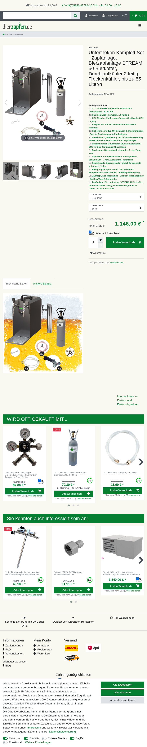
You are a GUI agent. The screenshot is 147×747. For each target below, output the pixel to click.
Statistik (34, 738)
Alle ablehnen (122, 692)
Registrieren (44, 649)
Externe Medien (57, 738)
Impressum (34, 727)
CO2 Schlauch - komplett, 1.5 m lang (110, 115)
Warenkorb (44, 653)
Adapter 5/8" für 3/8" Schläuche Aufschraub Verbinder (68, 573)
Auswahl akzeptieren (122, 700)
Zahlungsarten (14, 645)
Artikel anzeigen (72, 493)
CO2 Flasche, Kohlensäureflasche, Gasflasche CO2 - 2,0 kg (70, 473)
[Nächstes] (80, 102)
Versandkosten (116, 262)
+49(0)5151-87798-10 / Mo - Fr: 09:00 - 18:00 (93, 5)
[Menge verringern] (100, 245)
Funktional (15, 742)
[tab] (16, 283)
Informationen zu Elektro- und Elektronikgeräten (127, 400)
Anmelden (43, 645)
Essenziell (15, 738)
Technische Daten (16, 283)
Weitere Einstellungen (38, 742)
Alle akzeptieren (122, 684)
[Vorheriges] (6, 102)
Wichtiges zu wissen (15, 661)
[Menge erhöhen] (100, 240)
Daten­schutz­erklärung (62, 731)
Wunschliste (99, 253)
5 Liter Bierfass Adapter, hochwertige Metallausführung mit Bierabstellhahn (22, 573)
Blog (8, 665)
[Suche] (75, 15)
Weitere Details (42, 283)
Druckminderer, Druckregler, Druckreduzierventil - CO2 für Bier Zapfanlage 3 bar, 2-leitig (21, 475)
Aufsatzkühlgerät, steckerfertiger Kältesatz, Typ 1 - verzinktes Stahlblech (121, 573)
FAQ (8, 649)
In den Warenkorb (124, 242)
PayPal (80, 738)
